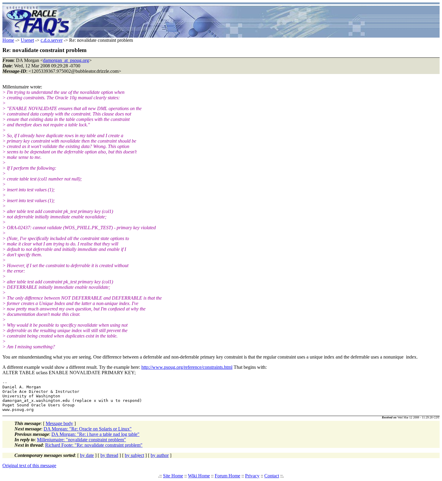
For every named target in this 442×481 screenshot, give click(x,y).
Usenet (27, 40)
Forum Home (227, 475)
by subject (134, 455)
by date (87, 455)
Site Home (173, 475)
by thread (109, 455)
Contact (271, 475)
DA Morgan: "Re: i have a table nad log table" (95, 434)
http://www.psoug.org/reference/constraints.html (186, 367)
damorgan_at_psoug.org (66, 60)
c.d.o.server (52, 40)
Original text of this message (29, 465)
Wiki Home (199, 475)
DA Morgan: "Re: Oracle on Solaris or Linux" (88, 428)
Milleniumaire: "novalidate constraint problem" (81, 439)
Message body (59, 423)
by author (160, 455)
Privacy (252, 475)
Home (8, 40)
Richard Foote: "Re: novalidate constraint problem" (94, 445)
